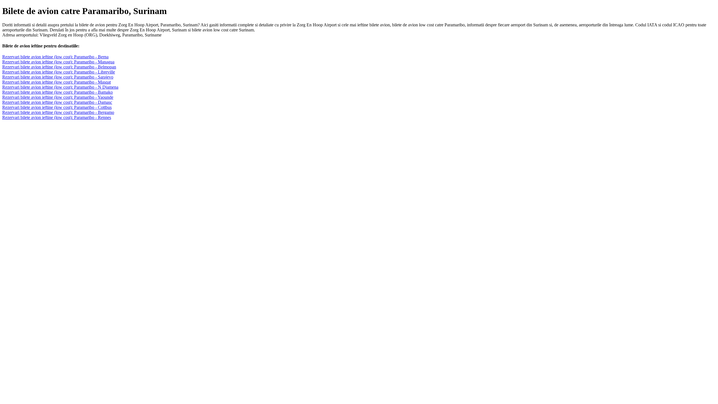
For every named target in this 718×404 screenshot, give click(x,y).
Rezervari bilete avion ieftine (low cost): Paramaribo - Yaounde (57, 97)
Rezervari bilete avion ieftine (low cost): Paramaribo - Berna (55, 56)
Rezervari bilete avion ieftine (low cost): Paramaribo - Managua (58, 61)
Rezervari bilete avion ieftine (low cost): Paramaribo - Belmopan (59, 67)
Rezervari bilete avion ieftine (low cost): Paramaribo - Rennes (56, 117)
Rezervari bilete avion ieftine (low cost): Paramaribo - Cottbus (57, 107)
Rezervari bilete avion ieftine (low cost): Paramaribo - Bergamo (58, 112)
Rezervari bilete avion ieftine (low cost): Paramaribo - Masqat (56, 82)
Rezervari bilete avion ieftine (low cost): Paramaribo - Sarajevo (57, 77)
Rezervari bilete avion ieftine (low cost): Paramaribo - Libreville (58, 72)
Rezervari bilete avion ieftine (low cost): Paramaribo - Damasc (57, 102)
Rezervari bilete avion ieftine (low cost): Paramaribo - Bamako (57, 92)
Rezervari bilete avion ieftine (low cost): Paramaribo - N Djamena (60, 87)
